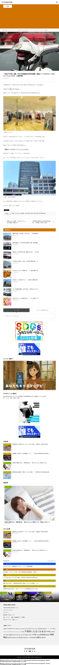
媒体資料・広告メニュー (8, 614)
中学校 (48, 631)
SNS (30, 628)
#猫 (11, 398)
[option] (7, 597)
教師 (52, 634)
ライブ (18, 631)
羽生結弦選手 (33, 637)
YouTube (35, 628)
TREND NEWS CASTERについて (10, 607)
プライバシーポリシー (8, 610)
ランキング (5, 612)
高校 (44, 637)
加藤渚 (10, 634)
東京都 (13, 637)
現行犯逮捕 (41, 213)
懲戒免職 (42, 634)
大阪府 (21, 634)
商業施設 (22, 213)
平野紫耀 (38, 634)
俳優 (4, 634)
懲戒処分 (48, 634)
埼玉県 (16, 634)
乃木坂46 (53, 631)
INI (13, 628)
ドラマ (10, 631)
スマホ (7, 631)
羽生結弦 (20, 637)
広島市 (32, 213)
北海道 (13, 634)
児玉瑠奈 (7, 634)
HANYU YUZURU (7, 628)
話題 (7, 6)
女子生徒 (25, 634)
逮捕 (44, 213)
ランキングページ (50, 560)
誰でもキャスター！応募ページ (10, 619)
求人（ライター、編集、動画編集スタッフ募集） (14, 617)
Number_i (18, 628)
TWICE (32, 628)
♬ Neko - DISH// (16, 398)
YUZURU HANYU (42, 628)
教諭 (37, 213)
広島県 (35, 213)
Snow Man (26, 628)
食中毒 (41, 637)
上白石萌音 (22, 631)
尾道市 (29, 213)
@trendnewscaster (7, 396)
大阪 (19, 634)
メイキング (15, 631)
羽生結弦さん (26, 637)
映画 (8, 637)
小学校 (26, 213)
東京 (10, 637)
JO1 (14, 628)
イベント (48, 628)
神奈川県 (16, 637)
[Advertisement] (29, 19)
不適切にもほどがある (16, 213)
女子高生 (30, 634)
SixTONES (22, 628)
